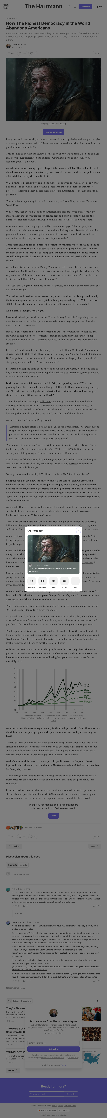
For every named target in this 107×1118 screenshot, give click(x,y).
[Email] (53, 581)
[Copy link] (31, 581)
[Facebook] (42, 581)
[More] (75, 581)
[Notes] (64, 581)
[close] (78, 530)
